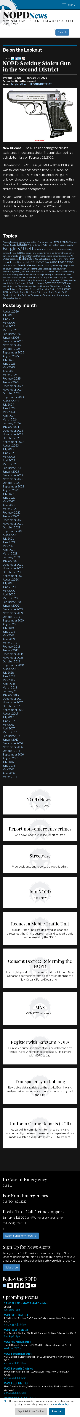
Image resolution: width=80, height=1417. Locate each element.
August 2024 (11, 400)
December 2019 (13, 609)
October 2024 (11, 393)
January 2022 (11, 516)
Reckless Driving (25, 280)
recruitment (55, 280)
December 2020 (13, 564)
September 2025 (13, 352)
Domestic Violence (60, 256)
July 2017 (8, 717)
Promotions (68, 277)
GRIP (5, 265)
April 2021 (9, 549)
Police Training (40, 277)
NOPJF (62, 271)
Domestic (48, 256)
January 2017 (10, 739)
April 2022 (9, 505)
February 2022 (11, 512)
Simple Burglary (25, 286)
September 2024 (13, 397)
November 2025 (13, 345)
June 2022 (9, 497)
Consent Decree (61, 253)
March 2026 (10, 330)
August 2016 (10, 758)
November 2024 (13, 389)
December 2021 (13, 520)
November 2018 (13, 657)
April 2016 (9, 773)
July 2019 (8, 627)
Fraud (46, 262)
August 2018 (11, 668)
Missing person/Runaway (54, 268)
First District (18, 262)
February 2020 (12, 601)
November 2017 (13, 702)
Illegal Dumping (55, 265)
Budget (63, 245)
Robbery (64, 280)
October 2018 (11, 661)
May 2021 (8, 546)
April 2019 (9, 639)
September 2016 (13, 754)
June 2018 (9, 676)
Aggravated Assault (11, 242)
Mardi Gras (37, 269)
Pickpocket (23, 277)
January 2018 (11, 694)
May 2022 (9, 501)
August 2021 (10, 534)
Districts (40, 256)
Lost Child (27, 269)
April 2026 (9, 326)
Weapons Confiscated (12, 298)
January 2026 (11, 337)
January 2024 (11, 426)
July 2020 (8, 583)
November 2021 (13, 523)
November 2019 (13, 613)
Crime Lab (15, 256)
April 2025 (9, 371)
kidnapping (17, 269)
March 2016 (10, 776)
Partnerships (38, 274)
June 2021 (9, 542)
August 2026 (11, 311)
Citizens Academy (64, 249)
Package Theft (18, 274)
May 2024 (9, 412)
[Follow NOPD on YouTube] (33, 1286)
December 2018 (13, 654)
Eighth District (28, 258)
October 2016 (11, 750)
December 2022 (13, 475)
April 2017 (9, 728)
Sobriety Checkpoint (20, 289)
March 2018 (10, 687)
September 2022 (13, 486)
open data (7, 274)
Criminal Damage (28, 256)
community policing (45, 253)
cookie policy (61, 1404)
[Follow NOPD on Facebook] (16, 1286)
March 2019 (10, 642)
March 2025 (10, 374)
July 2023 (8, 449)
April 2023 (9, 460)
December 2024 (13, 386)
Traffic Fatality (55, 292)
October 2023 (11, 438)
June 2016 (9, 765)
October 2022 (11, 482)
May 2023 (9, 456)
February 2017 (11, 735)
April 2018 (9, 683)
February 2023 (12, 467)
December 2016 (13, 743)
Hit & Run (12, 265)
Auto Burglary (36, 245)
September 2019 (13, 620)
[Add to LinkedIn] (19, 58)
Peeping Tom (50, 274)
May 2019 (9, 635)
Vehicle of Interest (61, 295)
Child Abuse (50, 249)
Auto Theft (47, 245)
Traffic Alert (25, 292)
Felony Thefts (62, 259)
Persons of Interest (10, 277)
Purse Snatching (10, 280)
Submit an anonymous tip (20, 1235)
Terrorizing (44, 289)
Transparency (37, 295)
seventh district (55, 283)
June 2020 (9, 587)
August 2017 (10, 713)
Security (40, 283)
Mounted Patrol (28, 271)
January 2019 (11, 650)
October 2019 (11, 616)
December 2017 (13, 698)
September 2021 (13, 531)
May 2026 (9, 322)
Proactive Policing (55, 277)
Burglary (70, 245)
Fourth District (35, 262)
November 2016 (13, 747)
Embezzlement (45, 259)
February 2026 (12, 333)
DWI (71, 256)
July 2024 (8, 404)
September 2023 (13, 441)
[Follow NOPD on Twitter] (22, 1286)
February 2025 (12, 378)
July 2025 (8, 359)
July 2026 (8, 315)
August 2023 (11, 445)
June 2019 (9, 631)
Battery (56, 245)
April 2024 (9, 415)
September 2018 (13, 665)
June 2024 (9, 408)
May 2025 (9, 367)
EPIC (54, 259)
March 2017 (10, 732)
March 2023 (10, 464)
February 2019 (11, 646)
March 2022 (10, 508)
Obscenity (69, 271)
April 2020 (9, 594)
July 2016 (8, 762)
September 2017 (13, 709)
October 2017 (11, 706)
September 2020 (13, 575)
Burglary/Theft (19, 84)
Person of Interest (63, 274)
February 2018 (11, 691)
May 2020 (9, 590)
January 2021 (10, 560)
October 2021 (11, 527)
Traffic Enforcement (39, 292)
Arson (5, 245)
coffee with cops (9, 253)
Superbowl (34, 289)
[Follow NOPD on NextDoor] (8, 1285)
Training (26, 295)
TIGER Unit (8, 292)
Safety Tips (13, 283)
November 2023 (13, 434)
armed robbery (62, 241)
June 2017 (9, 721)
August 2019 (10, 624)
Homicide (24, 265)
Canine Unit (39, 249)
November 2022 (13, 479)
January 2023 (11, 471)
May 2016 (9, 769)
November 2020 (13, 568)
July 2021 (8, 538)
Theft (52, 289)
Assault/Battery (19, 244)
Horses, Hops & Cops (39, 265)
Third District (63, 289)
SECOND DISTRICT (41, 84)
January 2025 (11, 382)
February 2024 (12, 423)
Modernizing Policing (12, 271)
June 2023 (9, 453)
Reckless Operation (41, 280)
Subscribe (11, 1267)
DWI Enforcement (10, 259)
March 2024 (10, 419)
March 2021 (10, 553)
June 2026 (9, 319)
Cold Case (21, 253)
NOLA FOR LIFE (51, 271)
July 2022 (8, 493)
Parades (28, 274)
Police (31, 277)
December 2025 (13, 341)
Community (31, 253)
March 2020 (10, 598)
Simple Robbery (56, 286)
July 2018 (8, 672)
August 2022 (11, 490)
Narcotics (40, 271)
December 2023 (13, 430)
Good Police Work (62, 262)
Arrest (74, 242)
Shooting (13, 286)
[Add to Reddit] (23, 58)
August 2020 (11, 579)
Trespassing (48, 295)
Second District (28, 283)
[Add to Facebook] (16, 58)
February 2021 (11, 557)
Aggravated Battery (28, 242)
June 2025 (9, 363)
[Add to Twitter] (12, 58)
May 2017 (8, 724)
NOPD (25, 14)
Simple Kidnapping (41, 286)
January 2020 (11, 605)
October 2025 (11, 348)
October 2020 (12, 572)
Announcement (45, 242)
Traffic (16, 292)
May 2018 (9, 680)
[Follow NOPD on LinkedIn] (27, 1286)
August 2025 (11, 356)
